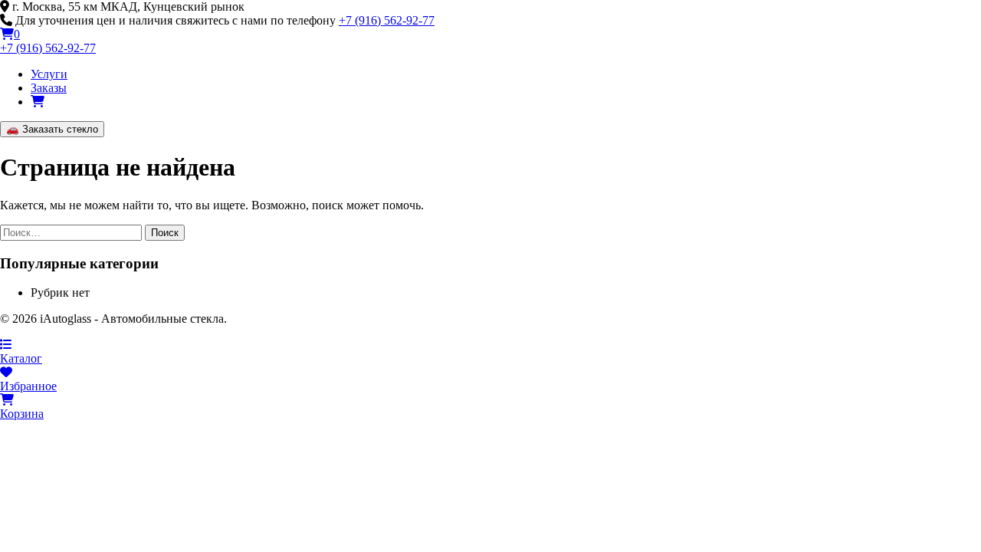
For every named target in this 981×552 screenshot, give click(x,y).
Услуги (49, 73)
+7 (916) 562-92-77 (387, 20)
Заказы (49, 87)
